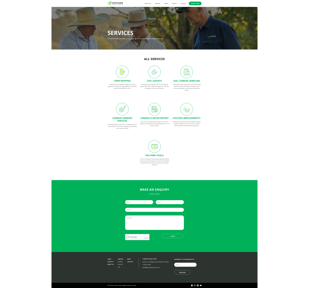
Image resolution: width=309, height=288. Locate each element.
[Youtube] (200, 285)
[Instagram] (195, 285)
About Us (148, 3)
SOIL (119, 267)
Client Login (195, 3)
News (166, 3)
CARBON (120, 261)
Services (157, 3)
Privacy (134, 285)
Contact (184, 3)
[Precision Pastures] (116, 3)
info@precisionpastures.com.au (151, 267)
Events (174, 3)
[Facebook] (192, 285)
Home (109, 259)
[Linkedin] (198, 285)
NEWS (129, 259)
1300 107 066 (147, 264)
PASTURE (120, 264)
